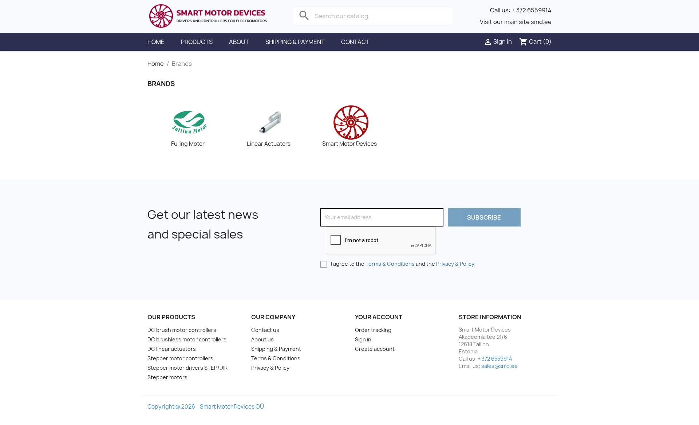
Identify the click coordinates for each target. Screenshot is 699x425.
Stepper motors (167, 377)
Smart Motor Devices (349, 144)
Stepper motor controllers (180, 358)
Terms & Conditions (390, 263)
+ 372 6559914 (532, 10)
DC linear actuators (171, 348)
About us (262, 339)
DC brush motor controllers (181, 329)
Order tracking (373, 329)
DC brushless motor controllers (186, 339)
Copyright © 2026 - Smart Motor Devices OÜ (205, 406)
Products (197, 41)
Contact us (265, 329)
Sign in (363, 339)
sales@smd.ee (499, 365)
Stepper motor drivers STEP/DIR (187, 367)
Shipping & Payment (295, 41)
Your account (378, 317)
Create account (375, 348)
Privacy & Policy (455, 263)
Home (156, 41)
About (239, 41)
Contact (355, 41)
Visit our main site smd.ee (516, 22)
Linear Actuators (269, 144)
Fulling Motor (188, 144)
